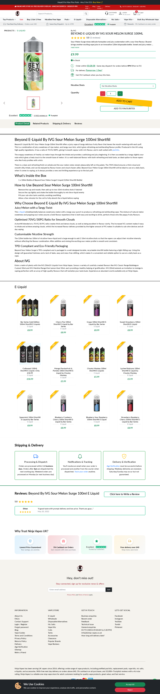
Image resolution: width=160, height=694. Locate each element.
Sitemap (18, 650)
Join (108, 590)
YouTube (118, 622)
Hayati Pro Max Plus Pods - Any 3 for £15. (79, 2)
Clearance (52, 638)
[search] (86, 13)
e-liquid (22, 212)
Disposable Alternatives (57, 622)
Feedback (85, 622)
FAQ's (17, 619)
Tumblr (117, 624)
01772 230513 (126, 6)
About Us (18, 616)
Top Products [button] (8, 19)
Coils (50, 630)
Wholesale (52, 619)
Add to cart (124, 101)
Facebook (119, 616)
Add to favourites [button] (124, 109)
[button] (86, 37)
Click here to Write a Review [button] (125, 494)
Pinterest (118, 627)
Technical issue (87, 624)
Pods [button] (67, 19)
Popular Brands (54, 641)
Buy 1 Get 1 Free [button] (34, 19)
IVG (74, 31)
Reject (130, 690)
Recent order (86, 619)
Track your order (81, 472)
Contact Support (21, 622)
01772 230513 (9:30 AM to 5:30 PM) (96, 630)
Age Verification (113, 466)
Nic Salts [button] (115, 19)
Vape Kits (52, 627)
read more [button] (75, 47)
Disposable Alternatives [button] (96, 19)
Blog (93, 6)
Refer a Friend (20, 652)
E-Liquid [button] (77, 19)
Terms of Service (84, 595)
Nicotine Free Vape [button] (53, 19)
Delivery (107, 6)
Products (9, 31)
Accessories (53, 636)
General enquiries (88, 627)
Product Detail (22, 124)
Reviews (78, 124)
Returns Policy (20, 641)
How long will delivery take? (92, 636)
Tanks (50, 633)
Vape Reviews (53, 644)
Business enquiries (89, 616)
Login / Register (21, 624)
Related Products (41, 124)
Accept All (130, 684)
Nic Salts (51, 624)
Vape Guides (20, 633)
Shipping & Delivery (62, 124)
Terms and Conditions (23, 636)
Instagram (119, 619)
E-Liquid (21, 31)
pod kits (116, 150)
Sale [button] (22, 19)
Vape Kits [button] (128, 19)
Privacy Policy (71, 595)
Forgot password (21, 627)
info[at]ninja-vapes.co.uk (91, 633)
